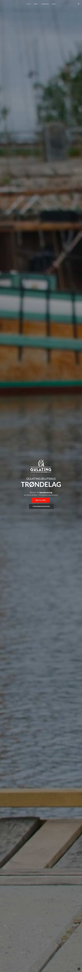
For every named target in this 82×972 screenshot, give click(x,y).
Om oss (28, 4)
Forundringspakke (41, 506)
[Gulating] (7, 4)
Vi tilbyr (36, 4)
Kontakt (53, 4)
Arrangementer (45, 4)
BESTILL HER (41, 500)
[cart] (78, 4)
